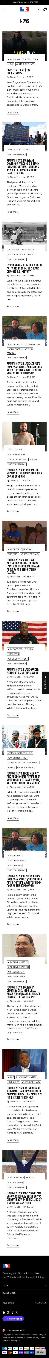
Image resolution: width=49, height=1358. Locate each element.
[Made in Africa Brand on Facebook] (4, 1313)
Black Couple (14, 344)
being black (13, 149)
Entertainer (13, 762)
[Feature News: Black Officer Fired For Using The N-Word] (24, 636)
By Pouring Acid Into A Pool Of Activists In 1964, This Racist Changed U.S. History (24, 268)
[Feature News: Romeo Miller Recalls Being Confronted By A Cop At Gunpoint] (24, 436)
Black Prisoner (15, 1177)
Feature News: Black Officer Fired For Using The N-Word (23, 671)
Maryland (28, 149)
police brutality (16, 454)
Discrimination (32, 344)
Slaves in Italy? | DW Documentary (18, 71)
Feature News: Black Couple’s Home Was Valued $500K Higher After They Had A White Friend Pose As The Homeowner (24, 368)
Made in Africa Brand (28, 1334)
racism (33, 459)
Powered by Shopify (11, 1340)
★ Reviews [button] (45, 682)
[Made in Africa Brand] (24, 9)
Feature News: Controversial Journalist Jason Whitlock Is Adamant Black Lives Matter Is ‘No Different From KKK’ (24, 1092)
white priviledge (16, 976)
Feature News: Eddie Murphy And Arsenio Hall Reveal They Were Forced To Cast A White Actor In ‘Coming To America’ (23, 778)
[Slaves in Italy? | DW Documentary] (24, 46)
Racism (27, 549)
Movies (11, 767)
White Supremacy (25, 64)
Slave (10, 64)
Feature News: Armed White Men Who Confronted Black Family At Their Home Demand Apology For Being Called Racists (23, 566)
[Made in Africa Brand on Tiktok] (12, 1313)
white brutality (15, 972)
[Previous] (5, 2)
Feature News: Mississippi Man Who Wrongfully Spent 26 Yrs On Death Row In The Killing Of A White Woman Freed (24, 1198)
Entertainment (31, 762)
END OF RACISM (14, 449)
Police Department (17, 459)
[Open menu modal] (4, 9)
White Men (12, 554)
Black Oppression (17, 860)
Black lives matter (17, 962)
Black (10, 1077)
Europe (26, 59)
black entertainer (17, 758)
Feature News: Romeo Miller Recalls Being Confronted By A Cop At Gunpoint (24, 473)
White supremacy (16, 259)
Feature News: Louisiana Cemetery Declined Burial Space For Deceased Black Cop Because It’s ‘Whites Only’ (23, 992)
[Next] (44, 2)
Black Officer (14, 649)
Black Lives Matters (18, 967)
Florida (29, 649)
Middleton (13, 654)
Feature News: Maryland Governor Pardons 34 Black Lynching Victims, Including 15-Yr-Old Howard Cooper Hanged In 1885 (23, 167)
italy (35, 59)
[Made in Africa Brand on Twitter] (17, 1313)
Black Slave (13, 59)
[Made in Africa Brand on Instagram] (8, 1313)
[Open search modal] (39, 9)
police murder (15, 1182)
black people (14, 549)
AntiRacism (13, 249)
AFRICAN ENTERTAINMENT (19, 753)
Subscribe (41, 1303)
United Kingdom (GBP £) (16, 1330)
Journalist (13, 1082)
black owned (14, 865)
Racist (31, 254)
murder (30, 1177)
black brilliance (16, 254)
